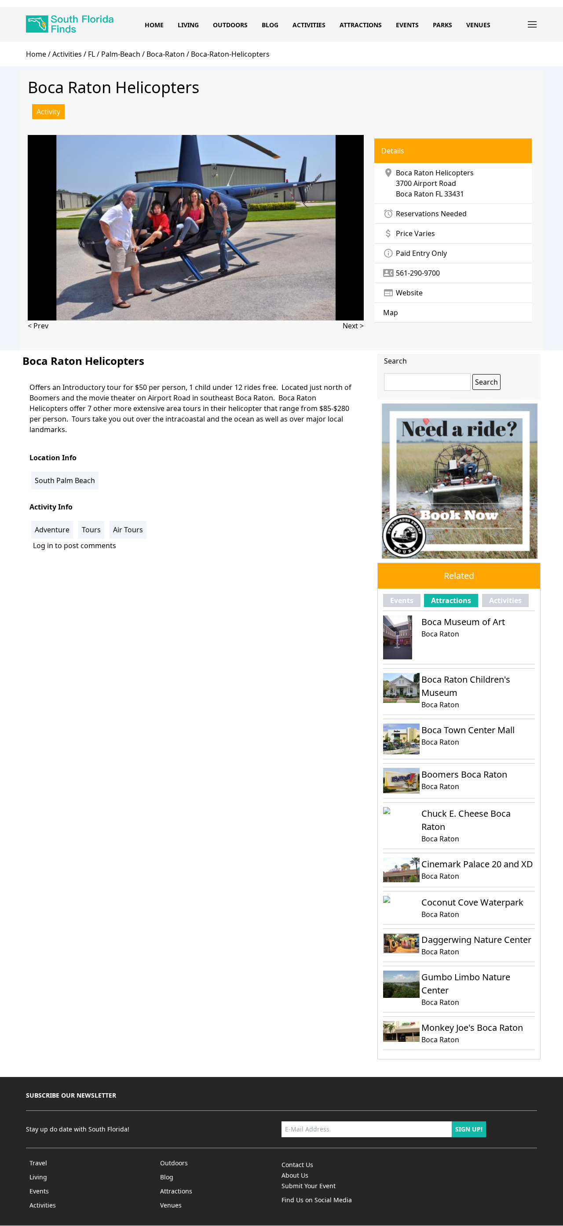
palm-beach (120, 54)
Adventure (52, 530)
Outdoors (230, 25)
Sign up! (469, 1129)
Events (407, 25)
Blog (270, 25)
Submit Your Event (309, 1186)
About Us (295, 1175)
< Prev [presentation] (38, 326)
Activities (308, 25)
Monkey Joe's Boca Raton (472, 1027)
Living (188, 25)
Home (154, 25)
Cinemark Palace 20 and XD (477, 864)
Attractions (361, 25)
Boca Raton (415, 194)
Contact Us (297, 1165)
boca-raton (165, 54)
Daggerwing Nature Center (476, 940)
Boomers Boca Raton (464, 774)
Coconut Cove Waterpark (472, 902)
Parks (442, 25)
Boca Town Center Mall (468, 730)
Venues (478, 25)
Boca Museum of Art (463, 622)
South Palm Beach (65, 480)
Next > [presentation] (353, 326)
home (36, 54)
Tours (91, 530)
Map (390, 312)
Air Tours (128, 530)
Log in (43, 545)
